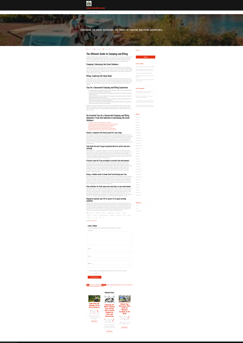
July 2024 (137, 182)
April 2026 (137, 127)
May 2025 (137, 156)
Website (90, 263)
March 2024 (138, 192)
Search (138, 50)
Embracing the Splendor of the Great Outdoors (94, 305)
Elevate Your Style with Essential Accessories (144, 73)
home (137, 205)
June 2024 (138, 184)
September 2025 (139, 145)
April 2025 (137, 158)
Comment (90, 230)
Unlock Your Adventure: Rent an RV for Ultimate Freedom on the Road (124, 309)
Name (89, 248)
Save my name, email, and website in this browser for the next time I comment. (108, 270)
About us (89, 12)
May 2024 (137, 187)
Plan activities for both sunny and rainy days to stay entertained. (102, 128)
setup (100, 217)
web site (137, 96)
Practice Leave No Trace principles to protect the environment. (102, 125)
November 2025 (139, 140)
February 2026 (138, 132)
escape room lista (139, 105)
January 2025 (138, 166)
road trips (88, 217)
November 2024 (139, 171)
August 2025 (138, 148)
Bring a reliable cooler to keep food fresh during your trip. (101, 127)
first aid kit (95, 215)
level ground (112, 215)
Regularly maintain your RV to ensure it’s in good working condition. (103, 129)
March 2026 (138, 130)
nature (124, 215)
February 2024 (138, 195)
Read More (94, 321)
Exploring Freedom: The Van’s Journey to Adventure (145, 66)
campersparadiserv (139, 91)
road (137, 208)
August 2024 (138, 179)
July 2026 (137, 119)
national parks (118, 215)
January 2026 (138, 135)
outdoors (129, 215)
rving (96, 217)
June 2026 (138, 122)
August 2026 (138, 117)
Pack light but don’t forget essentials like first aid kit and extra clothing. (103, 124)
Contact (96, 12)
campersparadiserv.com (95, 7)
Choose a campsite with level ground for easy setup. (100, 122)
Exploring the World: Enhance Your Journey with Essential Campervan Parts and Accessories (109, 310)
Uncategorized (94, 220)
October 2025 (138, 143)
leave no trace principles (103, 215)
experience (89, 215)
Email (89, 256)
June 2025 (138, 153)
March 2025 (138, 161)
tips (104, 217)
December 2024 (139, 169)
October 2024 (138, 174)
